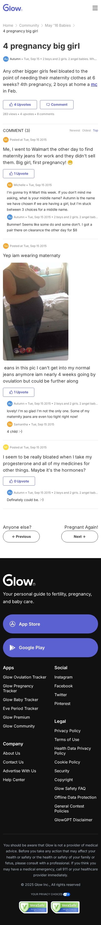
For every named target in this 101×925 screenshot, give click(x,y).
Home (8, 25)
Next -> (80, 536)
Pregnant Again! (81, 527)
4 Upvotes (22, 104)
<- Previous (21, 536)
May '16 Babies (58, 25)
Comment (59, 104)
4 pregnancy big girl (20, 31)
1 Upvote (21, 173)
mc (94, 84)
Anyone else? (17, 527)
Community (29, 25)
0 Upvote (21, 481)
